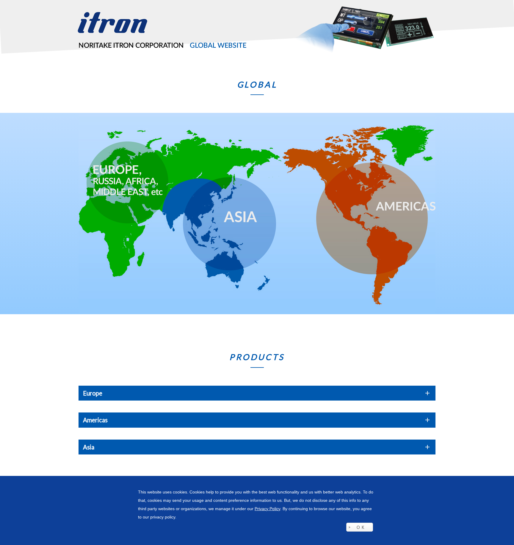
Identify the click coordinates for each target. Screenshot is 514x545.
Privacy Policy (267, 508)
